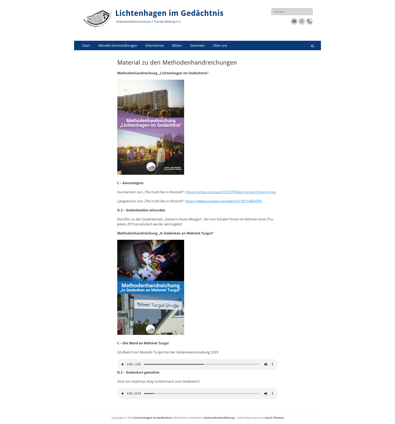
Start (86, 45)
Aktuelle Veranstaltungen (117, 45)
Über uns (220, 45)
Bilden (177, 45)
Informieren (154, 45)
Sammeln (197, 45)
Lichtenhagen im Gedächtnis (169, 13)
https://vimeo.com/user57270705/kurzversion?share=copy (230, 192)
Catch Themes (274, 417)
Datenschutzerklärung (219, 417)
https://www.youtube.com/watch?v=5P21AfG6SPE (223, 201)
